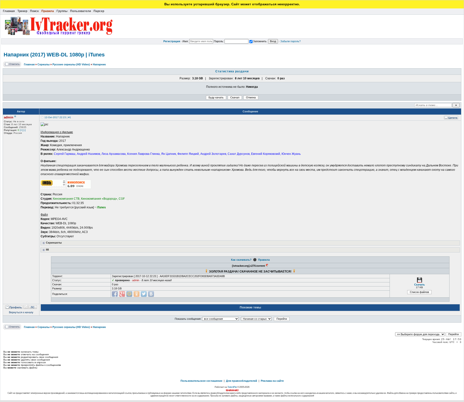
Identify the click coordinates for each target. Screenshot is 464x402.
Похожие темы (250, 307)
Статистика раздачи (232, 71)
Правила (264, 259)
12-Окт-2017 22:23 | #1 (57, 117)
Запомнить (260, 41)
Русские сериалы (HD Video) (71, 64)
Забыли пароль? (290, 41)
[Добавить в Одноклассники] (136, 294)
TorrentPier (232, 387)
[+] (21, 130)
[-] (24, 130)
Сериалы (43, 64)
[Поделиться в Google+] (122, 294)
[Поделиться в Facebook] (115, 294)
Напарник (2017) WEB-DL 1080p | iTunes (54, 55)
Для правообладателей (241, 380)
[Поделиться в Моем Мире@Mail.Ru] (129, 294)
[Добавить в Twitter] (144, 294)
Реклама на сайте (272, 380)
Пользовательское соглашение (201, 380)
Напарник (99, 64)
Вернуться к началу (21, 312)
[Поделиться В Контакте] (151, 294)
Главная (29, 64)
